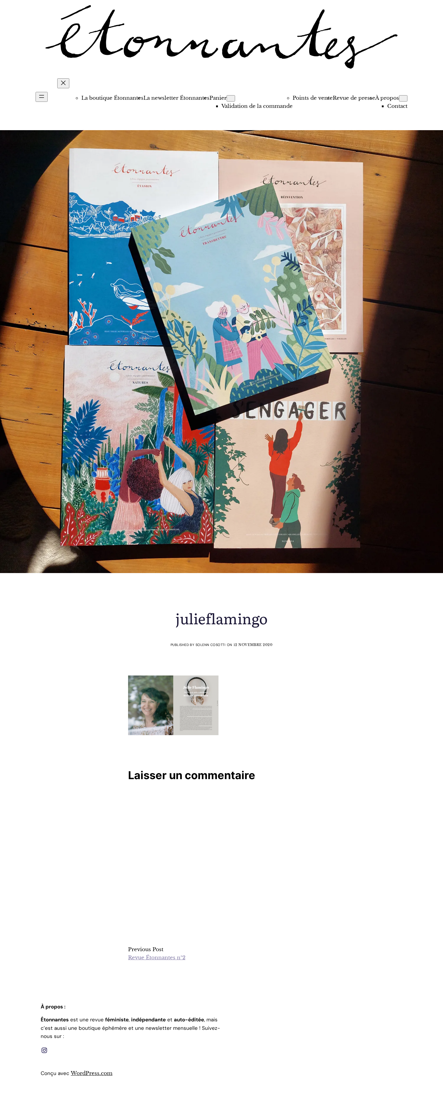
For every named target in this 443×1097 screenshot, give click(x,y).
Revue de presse (354, 98)
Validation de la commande (257, 106)
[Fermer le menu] (63, 83)
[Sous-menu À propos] (403, 98)
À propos (387, 98)
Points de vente (313, 98)
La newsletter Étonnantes (176, 98)
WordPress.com (91, 1073)
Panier (218, 98)
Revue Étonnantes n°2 (156, 957)
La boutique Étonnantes (112, 98)
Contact (397, 106)
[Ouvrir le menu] (42, 97)
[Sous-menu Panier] (231, 98)
